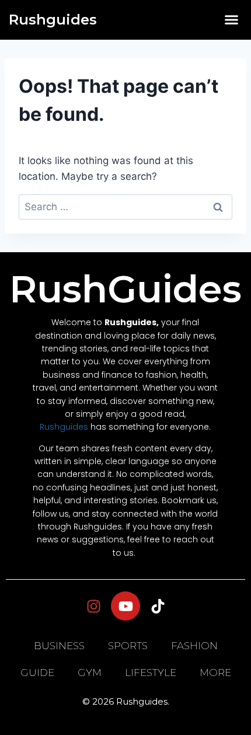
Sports (128, 646)
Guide (37, 672)
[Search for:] (125, 207)
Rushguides (53, 19)
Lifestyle (150, 672)
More (215, 672)
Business (59, 646)
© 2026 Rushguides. (125, 701)
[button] (232, 20)
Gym (90, 672)
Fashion (194, 646)
